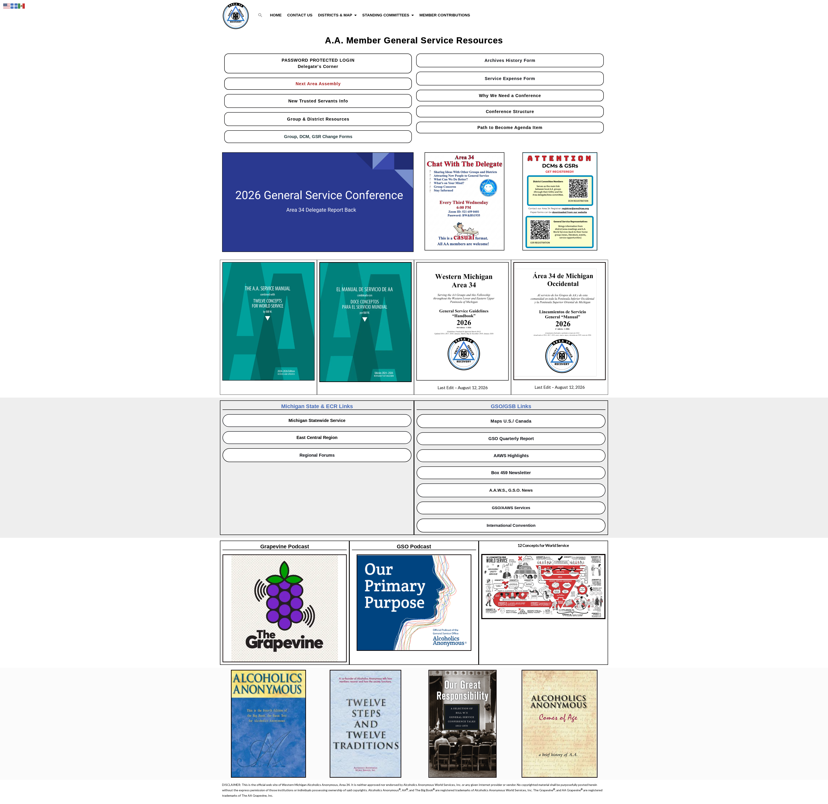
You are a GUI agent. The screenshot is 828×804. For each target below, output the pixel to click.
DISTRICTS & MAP (335, 15)
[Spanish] (21, 5)
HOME (276, 15)
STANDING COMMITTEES (385, 15)
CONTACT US (299, 15)
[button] (260, 15)
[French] (14, 5)
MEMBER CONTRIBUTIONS (444, 15)
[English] (7, 5)
